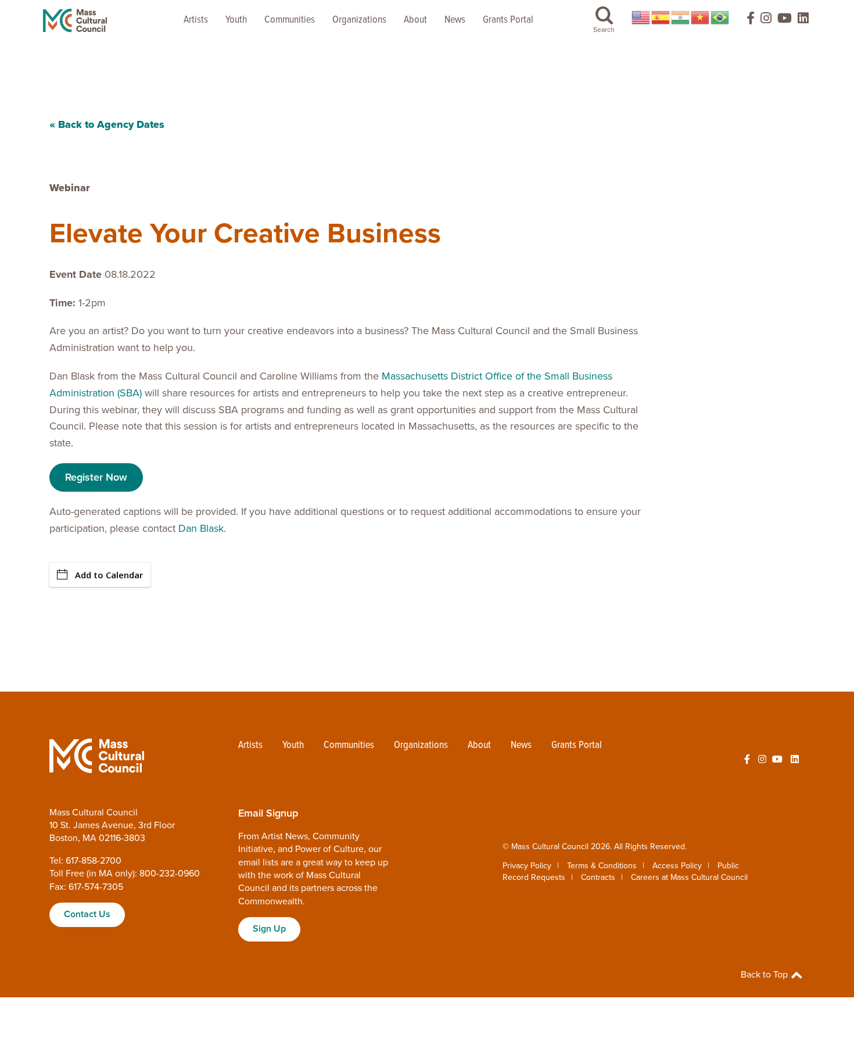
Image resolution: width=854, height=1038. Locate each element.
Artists (196, 20)
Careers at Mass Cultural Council (689, 877)
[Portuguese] (720, 17)
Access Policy (677, 866)
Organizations (359, 20)
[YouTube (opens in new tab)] (784, 21)
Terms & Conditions (602, 866)
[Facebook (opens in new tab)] (745, 21)
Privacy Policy (527, 866)
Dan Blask (201, 528)
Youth (236, 20)
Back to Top (765, 974)
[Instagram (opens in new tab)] (766, 21)
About (415, 20)
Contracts (598, 877)
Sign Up (269, 929)
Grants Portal (508, 20)
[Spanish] (661, 17)
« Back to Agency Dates (106, 124)
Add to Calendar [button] (109, 575)
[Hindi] (681, 17)
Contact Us (87, 914)
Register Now (96, 477)
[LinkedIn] (803, 21)
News (454, 20)
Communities (289, 20)
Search (604, 30)
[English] (641, 17)
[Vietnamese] (701, 17)
